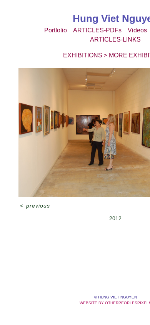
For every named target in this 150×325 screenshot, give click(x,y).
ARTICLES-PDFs (97, 30)
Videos (137, 30)
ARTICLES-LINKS (115, 39)
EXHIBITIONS (82, 55)
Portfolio (55, 30)
